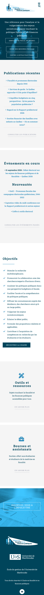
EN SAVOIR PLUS (22, 407)
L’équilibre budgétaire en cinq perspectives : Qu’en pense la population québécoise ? (22, 101)
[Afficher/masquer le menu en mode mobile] (39, 3)
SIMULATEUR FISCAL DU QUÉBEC (22, 41)
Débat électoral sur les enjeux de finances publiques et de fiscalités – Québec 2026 (23, 173)
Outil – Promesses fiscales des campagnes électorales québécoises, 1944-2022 (22, 194)
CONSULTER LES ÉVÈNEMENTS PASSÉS (22, 225)
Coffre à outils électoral (22, 211)
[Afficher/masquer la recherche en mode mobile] (39, 6)
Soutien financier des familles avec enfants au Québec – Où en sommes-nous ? (22, 121)
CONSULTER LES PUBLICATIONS (22, 134)
